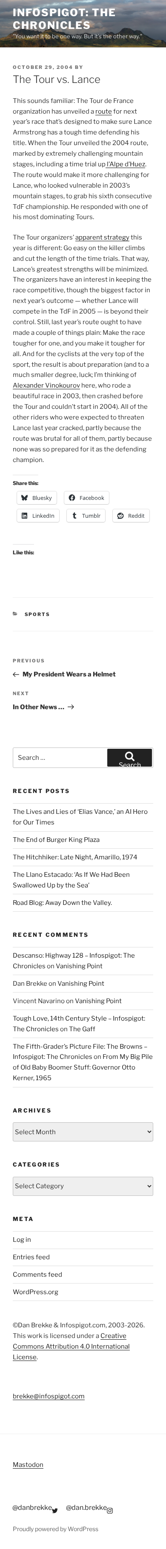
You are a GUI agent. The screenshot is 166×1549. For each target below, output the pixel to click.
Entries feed (31, 1257)
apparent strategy (102, 237)
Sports (38, 614)
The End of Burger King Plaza (56, 840)
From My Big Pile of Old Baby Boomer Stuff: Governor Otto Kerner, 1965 (83, 1067)
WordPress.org (35, 1292)
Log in (22, 1240)
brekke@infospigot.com (49, 1396)
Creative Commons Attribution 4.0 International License (71, 1346)
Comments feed (37, 1274)
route (103, 111)
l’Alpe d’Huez (125, 164)
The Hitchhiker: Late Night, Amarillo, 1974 (75, 857)
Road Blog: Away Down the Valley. (62, 903)
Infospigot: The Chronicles (64, 18)
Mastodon (28, 1465)
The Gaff (82, 1029)
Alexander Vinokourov (46, 385)
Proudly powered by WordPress (55, 1528)
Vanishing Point (79, 966)
